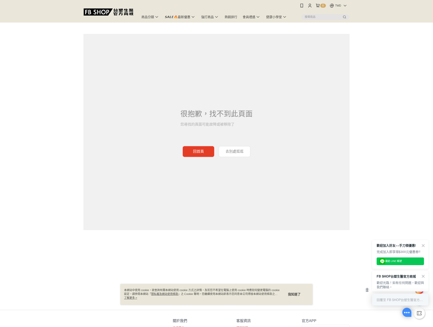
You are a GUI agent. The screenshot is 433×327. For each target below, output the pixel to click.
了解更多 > (130, 297)
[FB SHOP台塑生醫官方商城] (108, 12)
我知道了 (294, 294)
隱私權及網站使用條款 (164, 294)
